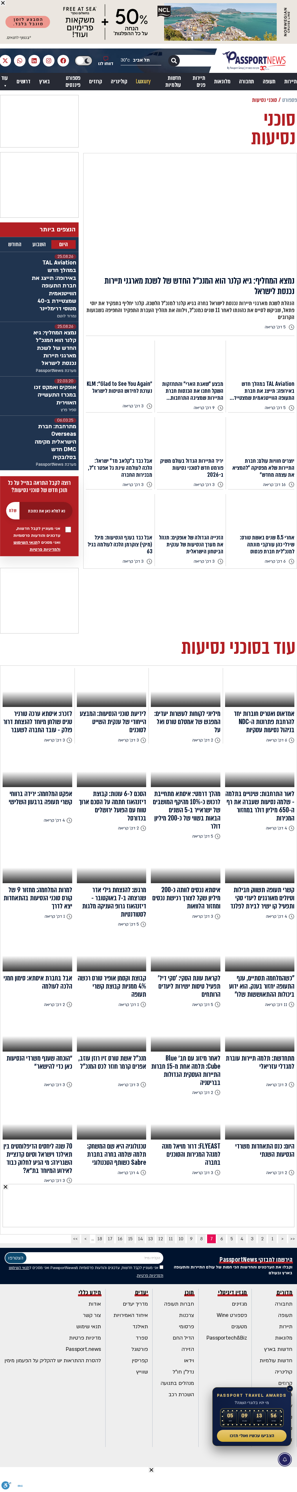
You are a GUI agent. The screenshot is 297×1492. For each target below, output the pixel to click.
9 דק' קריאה (204, 408)
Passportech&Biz (227, 1338)
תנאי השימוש (25, 542)
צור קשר (92, 1315)
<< (292, 1239)
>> (75, 1239)
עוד (4, 78)
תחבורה (246, 81)
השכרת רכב (181, 1394)
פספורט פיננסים (73, 82)
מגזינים (239, 1304)
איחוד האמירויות (130, 1315)
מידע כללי (90, 1292)
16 (120, 1239)
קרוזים (95, 81)
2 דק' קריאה (202, 740)
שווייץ (142, 1372)
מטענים (239, 1326)
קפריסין (140, 1360)
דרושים (23, 81)
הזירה (188, 1349)
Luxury (143, 81)
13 (150, 1239)
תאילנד (140, 1326)
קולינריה (119, 81)
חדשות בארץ (278, 1349)
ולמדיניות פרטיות (45, 549)
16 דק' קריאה (274, 484)
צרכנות (186, 1315)
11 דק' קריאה (276, 1004)
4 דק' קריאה (276, 828)
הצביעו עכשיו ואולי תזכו (252, 1436)
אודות (94, 1304)
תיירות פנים (199, 82)
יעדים (141, 1292)
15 (130, 1239)
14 (140, 1239)
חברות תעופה (179, 1304)
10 (181, 1239)
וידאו (189, 1360)
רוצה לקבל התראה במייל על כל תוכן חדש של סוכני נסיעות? (39, 486)
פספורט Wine (232, 1315)
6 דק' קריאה (275, 561)
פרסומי (186, 1326)
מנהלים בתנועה (177, 1383)
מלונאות (222, 81)
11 (171, 1239)
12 (160, 1239)
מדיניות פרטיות (85, 1338)
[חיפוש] (174, 60)
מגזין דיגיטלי (232, 1292)
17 (110, 1239)
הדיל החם (183, 1338)
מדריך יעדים (135, 1304)
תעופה (269, 81)
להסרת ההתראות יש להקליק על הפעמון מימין (52, 1360)
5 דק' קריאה (275, 327)
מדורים (284, 1292)
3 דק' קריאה (133, 406)
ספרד (142, 1338)
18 (99, 1239)
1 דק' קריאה (55, 916)
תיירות (290, 81)
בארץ (44, 81)
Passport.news (83, 1349)
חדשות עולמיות (173, 82)
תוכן (189, 1292)
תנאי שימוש (88, 1326)
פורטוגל (139, 1349)
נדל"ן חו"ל (183, 1372)
